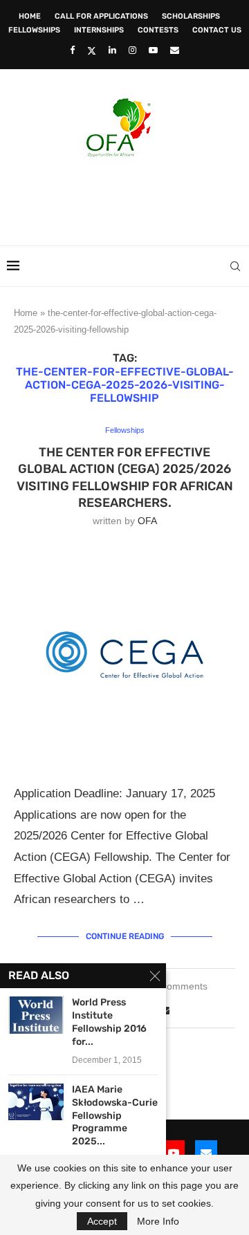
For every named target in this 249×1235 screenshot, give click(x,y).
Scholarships (191, 16)
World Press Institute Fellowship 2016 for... (109, 1022)
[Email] (174, 50)
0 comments (181, 986)
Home (30, 16)
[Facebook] (72, 50)
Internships (99, 30)
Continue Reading (125, 936)
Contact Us (216, 30)
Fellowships (34, 30)
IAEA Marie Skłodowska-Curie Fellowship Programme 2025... (115, 1116)
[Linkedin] (112, 50)
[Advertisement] (128, 197)
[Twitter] (91, 50)
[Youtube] (153, 50)
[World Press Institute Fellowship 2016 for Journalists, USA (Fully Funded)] (36, 1014)
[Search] (235, 266)
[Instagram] (132, 50)
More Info (158, 1221)
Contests (158, 30)
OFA (147, 520)
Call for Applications (101, 16)
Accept (102, 1221)
